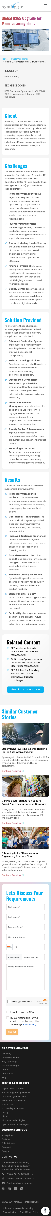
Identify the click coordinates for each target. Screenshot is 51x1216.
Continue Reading (11, 770)
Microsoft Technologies (13, 1120)
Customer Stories (19, 58)
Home (5, 58)
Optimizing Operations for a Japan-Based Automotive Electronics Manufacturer (26, 662)
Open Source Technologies (15, 1124)
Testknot (6, 1139)
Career (5, 1069)
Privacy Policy (29, 1024)
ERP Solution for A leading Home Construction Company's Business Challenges (25, 675)
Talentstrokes (8, 1143)
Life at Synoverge (10, 1065)
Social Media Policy (29, 1212)
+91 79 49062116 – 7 (23, 1174)
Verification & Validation (14, 1100)
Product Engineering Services (16, 1092)
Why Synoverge (9, 1061)
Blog (4, 1077)
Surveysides (7, 1135)
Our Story (6, 1053)
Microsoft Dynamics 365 (14, 1096)
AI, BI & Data (7, 1104)
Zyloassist (6, 1147)
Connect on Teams (24, 1178)
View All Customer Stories (25, 689)
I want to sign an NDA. (22, 1012)
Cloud (5, 1116)
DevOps (5, 1112)
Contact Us (7, 1073)
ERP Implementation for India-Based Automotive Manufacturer (24, 651)
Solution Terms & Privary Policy (18, 1208)
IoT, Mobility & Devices (13, 1108)
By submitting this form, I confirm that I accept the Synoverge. (24, 1021)
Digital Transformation (13, 1088)
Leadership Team (10, 1057)
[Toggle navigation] (45, 5)
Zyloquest (6, 1151)
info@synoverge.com (23, 1183)
